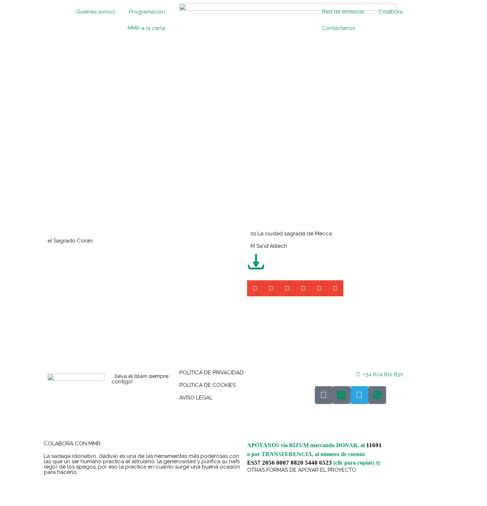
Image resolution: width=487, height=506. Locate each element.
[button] (255, 288)
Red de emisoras (343, 12)
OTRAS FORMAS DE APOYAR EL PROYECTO (301, 470)
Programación (147, 12)
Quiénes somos (95, 12)
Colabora (391, 12)
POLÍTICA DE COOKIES (207, 385)
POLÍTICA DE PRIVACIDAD (211, 372)
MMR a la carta (146, 28)
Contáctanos (338, 28)
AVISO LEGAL (195, 397)
